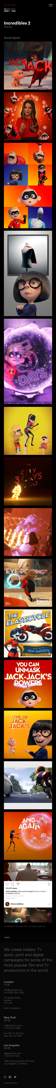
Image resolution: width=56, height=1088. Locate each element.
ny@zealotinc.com (13, 1025)
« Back (7, 937)
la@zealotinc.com (12, 1053)
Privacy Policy (10, 1082)
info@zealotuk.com (13, 989)
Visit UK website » (12, 1008)
